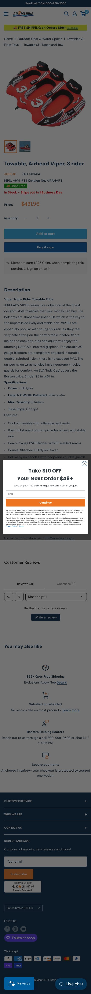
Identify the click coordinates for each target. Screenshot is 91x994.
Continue (45, 502)
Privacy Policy (11, 526)
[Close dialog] (84, 463)
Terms (21, 526)
